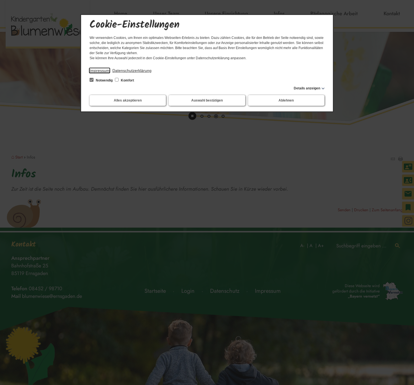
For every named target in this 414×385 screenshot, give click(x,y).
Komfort (127, 80)
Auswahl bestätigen (207, 100)
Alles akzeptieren (128, 100)
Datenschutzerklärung (132, 70)
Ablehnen (286, 100)
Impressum (100, 70)
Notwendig (104, 80)
